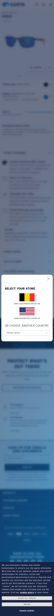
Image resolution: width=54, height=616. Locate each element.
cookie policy (27, 592)
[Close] (49, 279)
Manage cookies (27, 610)
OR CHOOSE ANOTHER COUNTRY (27, 325)
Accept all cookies (27, 598)
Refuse (27, 604)
